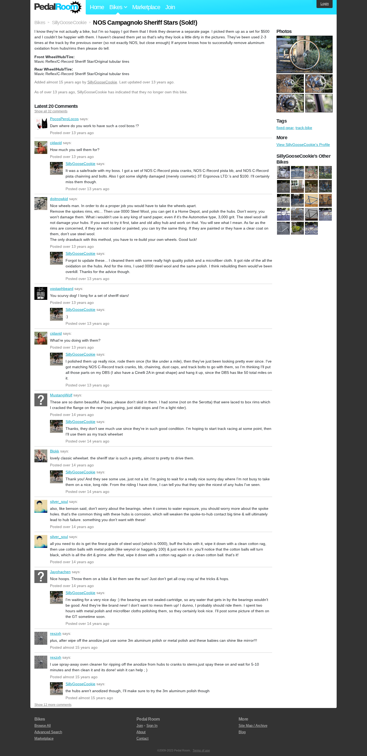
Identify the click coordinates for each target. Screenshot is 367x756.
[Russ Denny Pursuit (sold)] (283, 228)
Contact (142, 738)
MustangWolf (40, 399)
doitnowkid (40, 203)
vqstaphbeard (40, 293)
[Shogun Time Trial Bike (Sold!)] (297, 228)
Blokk (40, 455)
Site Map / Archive (253, 726)
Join (170, 7)
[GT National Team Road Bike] (297, 200)
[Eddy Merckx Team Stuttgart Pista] (311, 173)
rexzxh (40, 638)
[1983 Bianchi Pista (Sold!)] (297, 187)
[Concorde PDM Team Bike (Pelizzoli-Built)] (297, 173)
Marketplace (146, 7)
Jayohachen (40, 576)
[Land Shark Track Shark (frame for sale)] (283, 214)
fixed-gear (284, 128)
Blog (242, 732)
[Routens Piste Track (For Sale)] (325, 214)
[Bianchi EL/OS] (283, 173)
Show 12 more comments (52, 705)
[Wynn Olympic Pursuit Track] (311, 228)
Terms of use (201, 750)
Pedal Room (58, 7)
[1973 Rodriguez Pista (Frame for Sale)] (283, 187)
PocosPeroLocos (40, 123)
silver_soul (40, 506)
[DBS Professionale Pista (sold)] (325, 187)
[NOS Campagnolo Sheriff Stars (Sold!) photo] (305, 38)
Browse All (42, 726)
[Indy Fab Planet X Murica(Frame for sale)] (325, 200)
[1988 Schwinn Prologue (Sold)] (311, 187)
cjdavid (40, 147)
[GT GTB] (283, 200)
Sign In (151, 726)
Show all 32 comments (50, 111)
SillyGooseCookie (102, 82)
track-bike (304, 128)
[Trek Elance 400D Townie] (325, 173)
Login (325, 4)
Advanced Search (48, 732)
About (141, 732)
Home (97, 7)
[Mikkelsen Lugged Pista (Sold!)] (297, 214)
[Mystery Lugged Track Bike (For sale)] (311, 214)
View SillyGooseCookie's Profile (303, 144)
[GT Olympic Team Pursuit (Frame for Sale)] (311, 200)
